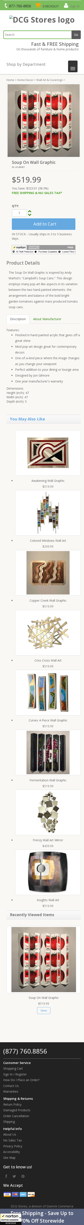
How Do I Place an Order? (21, 1080)
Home (10, 80)
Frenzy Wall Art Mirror (48, 840)
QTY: (15, 206)
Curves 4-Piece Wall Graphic (48, 720)
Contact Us (11, 1086)
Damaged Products (16, 1110)
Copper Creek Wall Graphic (48, 600)
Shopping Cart (13, 1068)
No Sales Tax (12, 1140)
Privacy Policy (12, 1146)
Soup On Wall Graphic (44, 998)
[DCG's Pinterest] (23, 1176)
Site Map (9, 1158)
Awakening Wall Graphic (48, 481)
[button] (42, 1217)
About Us (9, 1134)
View (43, 1010)
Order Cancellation (16, 1116)
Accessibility (11, 1152)
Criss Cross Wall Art (48, 660)
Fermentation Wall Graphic (48, 780)
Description (18, 319)
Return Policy (12, 1104)
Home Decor (25, 80)
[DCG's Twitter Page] (14, 1176)
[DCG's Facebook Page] (6, 1176)
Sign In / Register (15, 1074)
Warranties (10, 1091)
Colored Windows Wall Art (48, 540)
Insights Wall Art (48, 900)
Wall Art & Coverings (49, 80)
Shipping (9, 1122)
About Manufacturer (47, 319)
